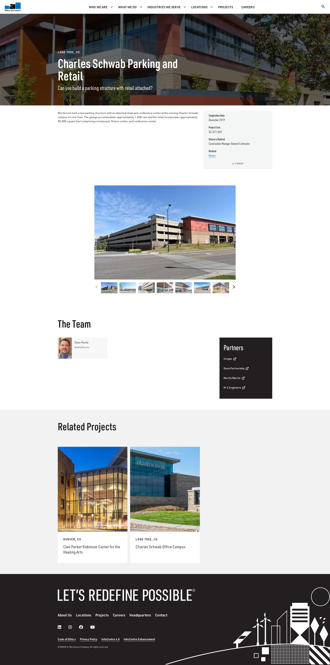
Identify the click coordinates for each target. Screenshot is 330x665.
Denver (212, 155)
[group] (165, 232)
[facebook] (84, 627)
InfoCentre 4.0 (110, 639)
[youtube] (92, 627)
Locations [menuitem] (199, 7)
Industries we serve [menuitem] (163, 7)
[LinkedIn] (63, 627)
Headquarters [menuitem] (140, 615)
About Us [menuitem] (65, 615)
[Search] (323, 7)
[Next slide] (233, 287)
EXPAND (239, 163)
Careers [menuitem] (248, 7)
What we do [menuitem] (127, 7)
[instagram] (73, 627)
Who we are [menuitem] (98, 7)
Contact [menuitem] (161, 615)
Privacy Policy (88, 639)
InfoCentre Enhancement (139, 639)
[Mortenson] (13, 7)
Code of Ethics (67, 639)
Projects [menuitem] (225, 7)
